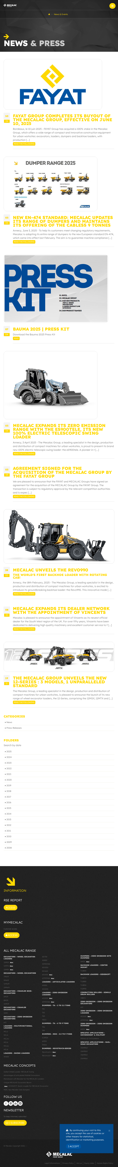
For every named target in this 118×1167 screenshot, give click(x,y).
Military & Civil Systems (90, 1038)
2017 (8, 796)
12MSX (8, 962)
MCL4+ (6, 1039)
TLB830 (83, 971)
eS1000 (47, 975)
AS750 (44, 957)
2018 (8, 791)
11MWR (6, 984)
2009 (9, 842)
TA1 (43, 1009)
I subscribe (16, 1122)
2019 (8, 785)
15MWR (7, 987)
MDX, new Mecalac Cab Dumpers (17, 1090)
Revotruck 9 (49, 1056)
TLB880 (83, 981)
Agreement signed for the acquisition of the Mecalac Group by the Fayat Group (62, 472)
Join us (79, 1163)
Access (10, 907)
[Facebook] (6, 1103)
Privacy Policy (68, 1163)
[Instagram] (20, 1103)
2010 (8, 836)
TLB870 (83, 978)
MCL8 (6, 1049)
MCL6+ (6, 1046)
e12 (5, 1022)
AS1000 (45, 967)
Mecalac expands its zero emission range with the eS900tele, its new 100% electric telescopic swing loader (59, 431)
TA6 (43, 1027)
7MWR (6, 977)
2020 (9, 779)
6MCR (6, 997)
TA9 (43, 1030)
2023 (8, 762)
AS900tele (46, 964)
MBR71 (83, 998)
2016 (8, 802)
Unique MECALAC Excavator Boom (17, 1082)
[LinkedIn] (10, 1103)
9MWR (6, 980)
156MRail (84, 1055)
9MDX (44, 1045)
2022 (9, 768)
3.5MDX (45, 1038)
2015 (8, 808)
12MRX (8, 969)
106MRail (84, 1048)
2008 (9, 847)
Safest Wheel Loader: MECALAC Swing (19, 1072)
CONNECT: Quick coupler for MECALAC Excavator (26, 1086)
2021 (8, 774)
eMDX (85, 962)
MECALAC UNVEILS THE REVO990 (50, 570)
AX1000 (45, 989)
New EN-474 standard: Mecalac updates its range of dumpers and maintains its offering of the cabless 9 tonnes (63, 221)
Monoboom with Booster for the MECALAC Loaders (24, 1079)
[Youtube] (15, 1103)
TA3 (43, 1016)
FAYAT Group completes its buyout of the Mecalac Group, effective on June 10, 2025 (62, 119)
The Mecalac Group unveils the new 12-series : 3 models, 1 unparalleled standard (60, 681)
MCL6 (6, 1042)
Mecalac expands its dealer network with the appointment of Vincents (61, 610)
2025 (9, 751)
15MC (6, 1013)
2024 (9, 757)
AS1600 (45, 971)
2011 (8, 830)
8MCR (6, 1000)
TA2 (43, 1013)
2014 (8, 813)
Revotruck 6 (49, 1052)
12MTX (8, 966)
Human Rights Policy (105, 1163)
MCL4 (6, 1035)
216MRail (84, 1058)
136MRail (84, 1051)
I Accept (73, 1146)
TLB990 (83, 989)
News (9, 722)
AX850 (44, 985)
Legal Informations (52, 1163)
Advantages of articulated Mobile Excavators (22, 1075)
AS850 (44, 960)
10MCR (6, 1004)
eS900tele (48, 978)
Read (16, 338)
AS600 (6, 1057)
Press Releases (14, 728)
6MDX (44, 1041)
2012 (8, 825)
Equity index (89, 1163)
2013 (8, 819)
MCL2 (6, 1031)
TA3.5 (44, 1020)
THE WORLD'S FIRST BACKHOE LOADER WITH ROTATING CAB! (60, 576)
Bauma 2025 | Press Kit (41, 329)
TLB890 (83, 985)
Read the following (24, 144)
